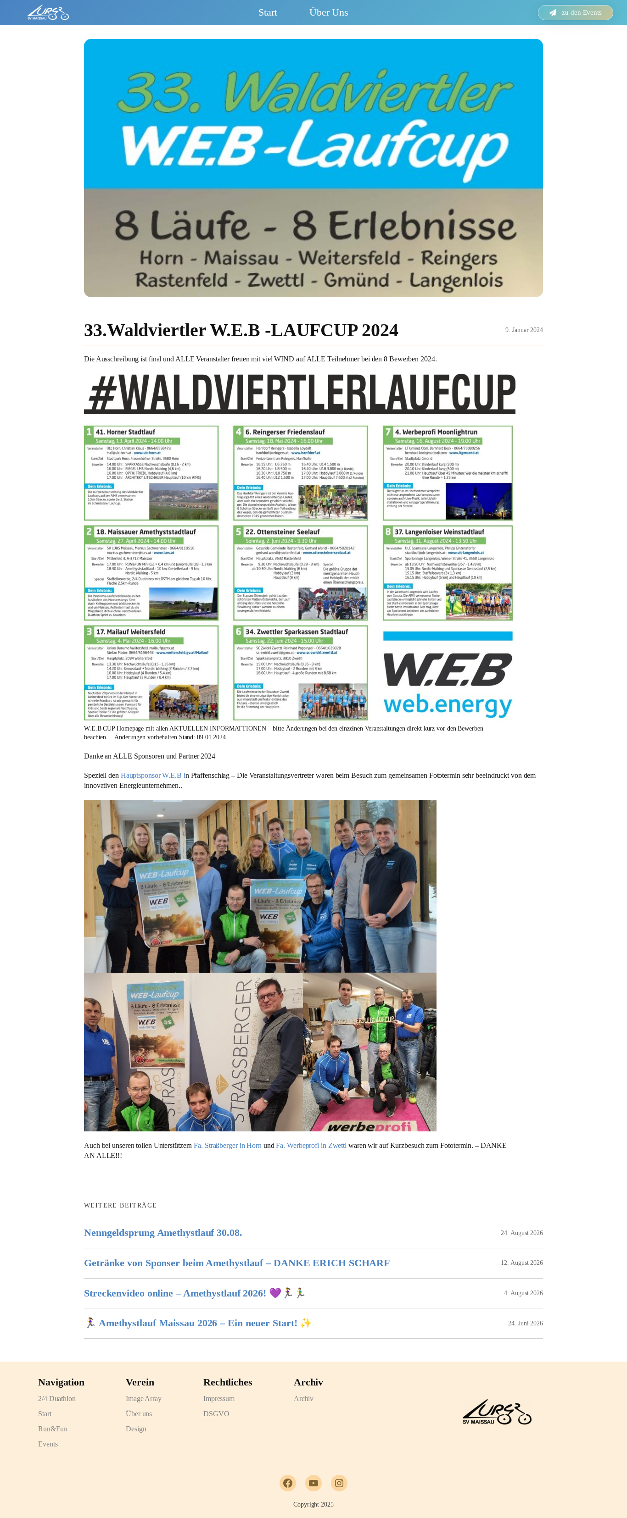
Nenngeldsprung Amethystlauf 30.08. (163, 1232)
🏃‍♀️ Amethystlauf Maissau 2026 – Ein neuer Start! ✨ (198, 1323)
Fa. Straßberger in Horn (227, 1145)
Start (267, 12)
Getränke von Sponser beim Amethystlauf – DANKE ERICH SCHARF (237, 1263)
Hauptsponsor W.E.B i (153, 775)
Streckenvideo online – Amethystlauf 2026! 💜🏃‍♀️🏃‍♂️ (195, 1293)
